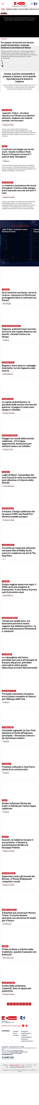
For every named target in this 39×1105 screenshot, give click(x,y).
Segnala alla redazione (14, 1065)
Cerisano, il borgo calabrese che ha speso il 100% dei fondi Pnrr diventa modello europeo (18, 514)
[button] (1, 60)
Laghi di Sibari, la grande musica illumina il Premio (14, 230)
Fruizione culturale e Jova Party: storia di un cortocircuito (18, 768)
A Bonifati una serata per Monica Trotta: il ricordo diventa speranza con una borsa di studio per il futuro (19, 916)
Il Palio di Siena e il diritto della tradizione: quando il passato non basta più (19, 952)
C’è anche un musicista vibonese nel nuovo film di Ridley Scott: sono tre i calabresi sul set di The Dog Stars (19, 551)
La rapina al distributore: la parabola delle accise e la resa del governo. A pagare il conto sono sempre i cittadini (19, 405)
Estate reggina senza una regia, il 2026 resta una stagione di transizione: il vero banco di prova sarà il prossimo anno (19, 588)
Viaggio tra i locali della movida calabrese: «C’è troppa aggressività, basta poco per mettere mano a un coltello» (18, 442)
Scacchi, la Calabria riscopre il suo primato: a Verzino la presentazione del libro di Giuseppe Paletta (17, 843)
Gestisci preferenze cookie (17, 1067)
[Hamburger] (3, 4)
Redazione (5, 1065)
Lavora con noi (28, 1067)
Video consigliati (20, 224)
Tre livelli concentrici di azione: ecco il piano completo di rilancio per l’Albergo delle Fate (19, 696)
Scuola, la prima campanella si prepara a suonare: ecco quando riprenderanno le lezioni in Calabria (19, 77)
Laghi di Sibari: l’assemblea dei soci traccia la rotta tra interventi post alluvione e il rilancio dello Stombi (19, 478)
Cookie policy (29, 1065)
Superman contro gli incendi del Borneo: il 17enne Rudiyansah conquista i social (18, 879)
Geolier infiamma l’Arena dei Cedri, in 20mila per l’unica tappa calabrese (19, 806)
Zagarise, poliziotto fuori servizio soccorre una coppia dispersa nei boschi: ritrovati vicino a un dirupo (19, 332)
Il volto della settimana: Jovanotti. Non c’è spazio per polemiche (16, 988)
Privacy (23, 1065)
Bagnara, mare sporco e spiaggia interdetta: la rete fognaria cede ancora (19, 368)
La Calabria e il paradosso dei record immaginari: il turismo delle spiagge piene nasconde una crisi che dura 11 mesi (19, 189)
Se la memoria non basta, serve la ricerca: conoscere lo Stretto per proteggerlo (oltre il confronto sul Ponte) (19, 296)
